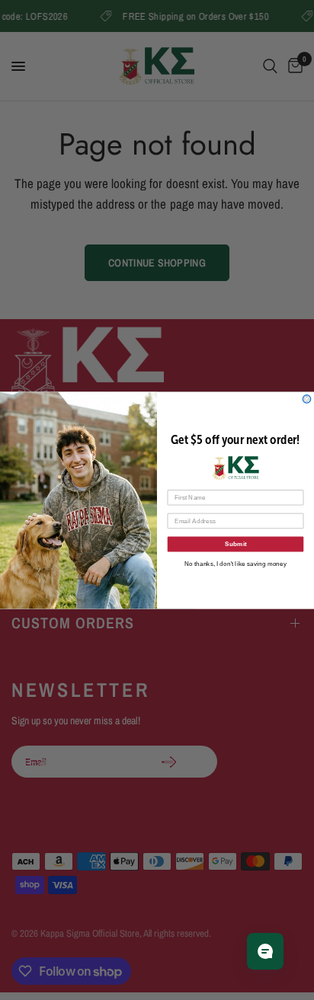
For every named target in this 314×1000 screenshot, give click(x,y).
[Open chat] (265, 951)
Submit (236, 543)
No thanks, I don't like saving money (235, 563)
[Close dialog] (307, 399)
